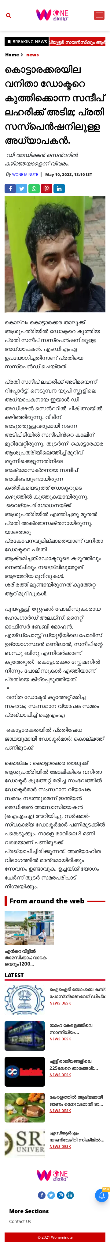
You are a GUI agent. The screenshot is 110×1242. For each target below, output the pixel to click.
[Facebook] (42, 1195)
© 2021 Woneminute (55, 1237)
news (32, 54)
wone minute (25, 174)
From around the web (46, 900)
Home (12, 54)
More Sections (29, 1211)
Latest (14, 975)
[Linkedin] (70, 1195)
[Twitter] (51, 1195)
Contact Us (20, 1221)
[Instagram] (60, 1195)
